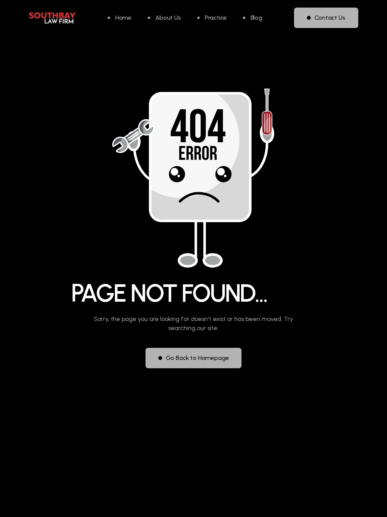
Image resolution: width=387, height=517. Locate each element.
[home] (52, 18)
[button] (212, 17)
